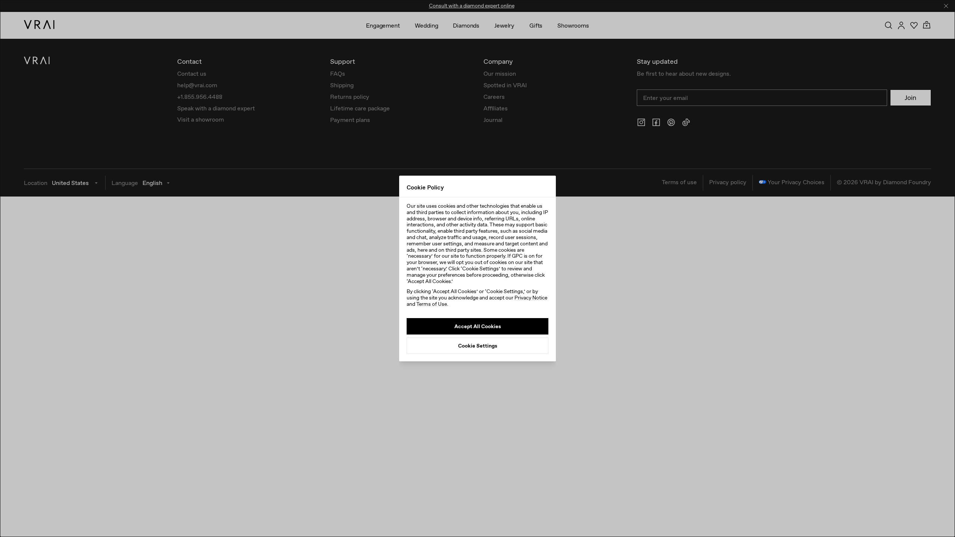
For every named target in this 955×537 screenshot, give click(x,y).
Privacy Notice (530, 297)
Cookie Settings (477, 345)
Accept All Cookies (477, 326)
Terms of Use (431, 304)
